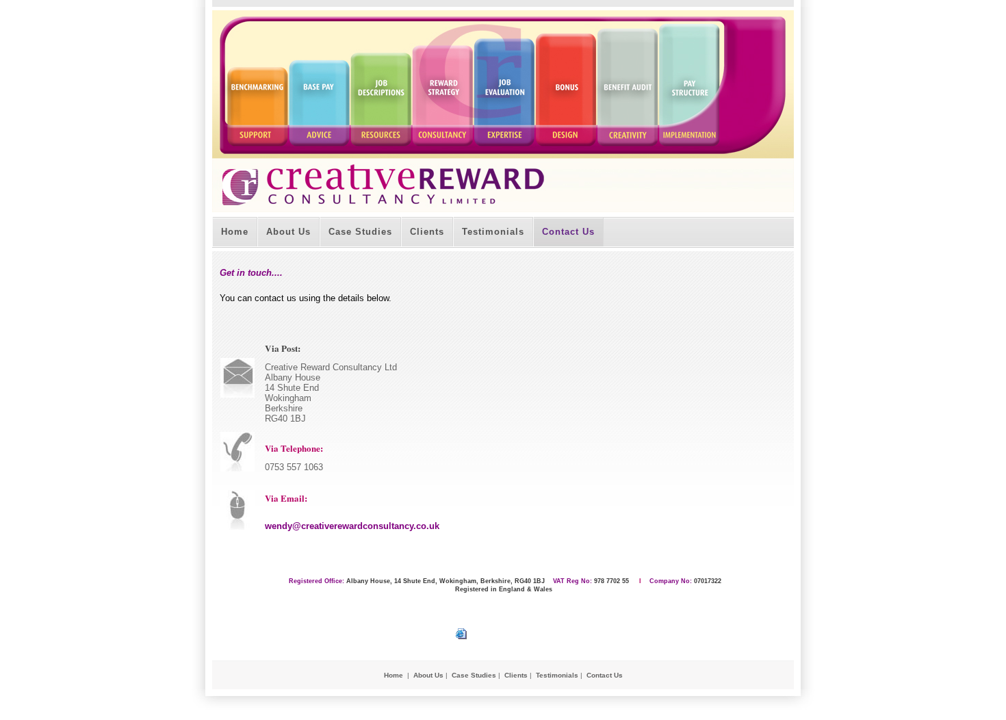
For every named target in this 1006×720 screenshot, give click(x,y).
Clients (427, 232)
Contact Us (568, 232)
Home (234, 232)
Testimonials (493, 232)
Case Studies (360, 232)
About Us (288, 232)
